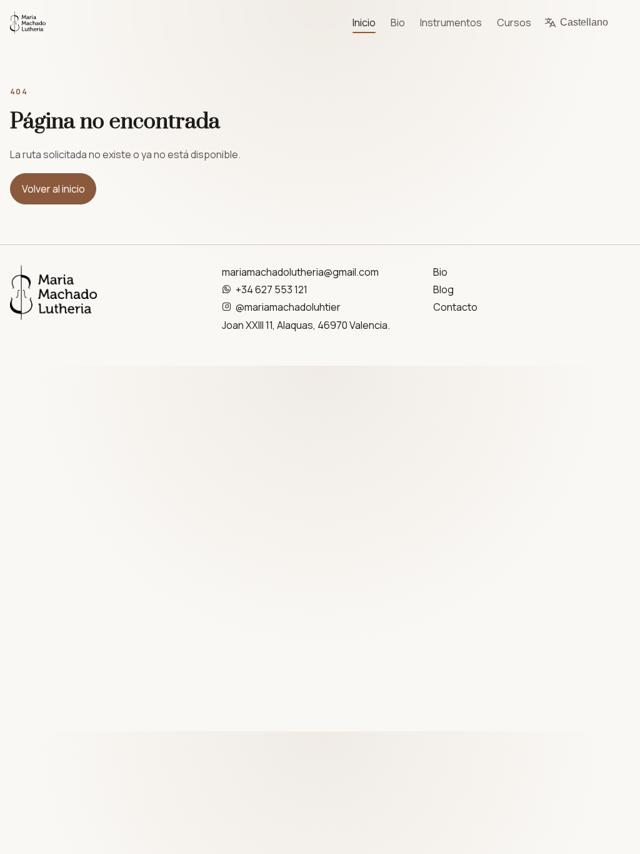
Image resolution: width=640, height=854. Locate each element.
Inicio (364, 22)
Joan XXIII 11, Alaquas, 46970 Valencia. (306, 325)
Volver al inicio (53, 189)
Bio (398, 22)
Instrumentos (451, 22)
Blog (443, 289)
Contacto (455, 307)
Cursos (514, 22)
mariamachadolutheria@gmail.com (300, 272)
